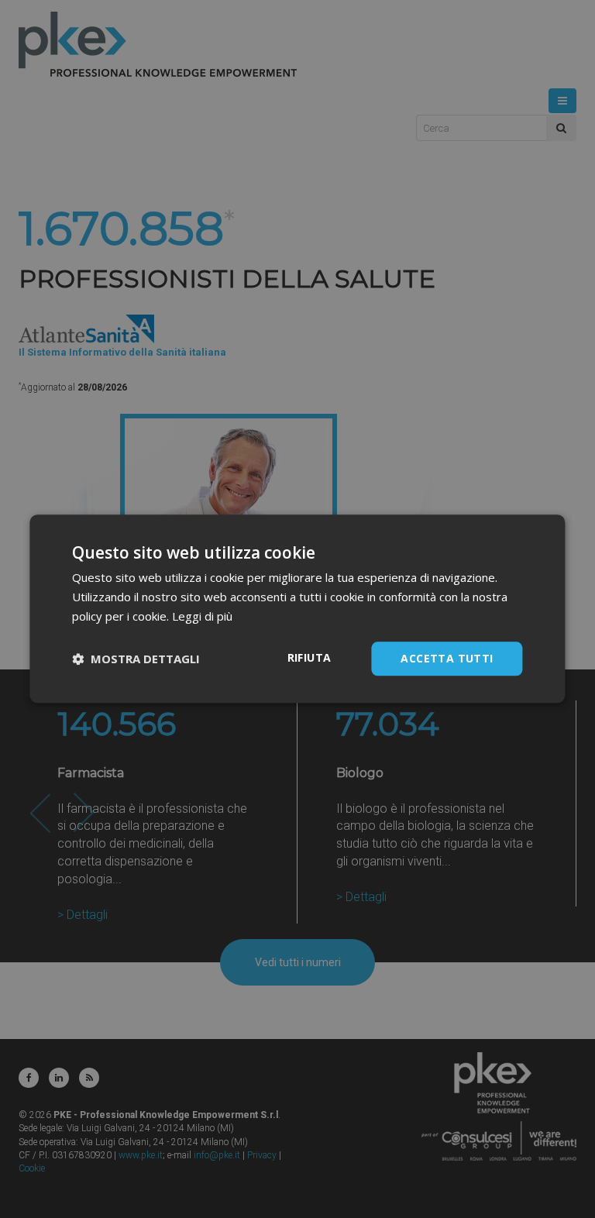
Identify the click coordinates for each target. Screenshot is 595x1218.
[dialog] (297, 608)
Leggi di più (202, 616)
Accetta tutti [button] (447, 658)
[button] (136, 658)
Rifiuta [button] (309, 657)
